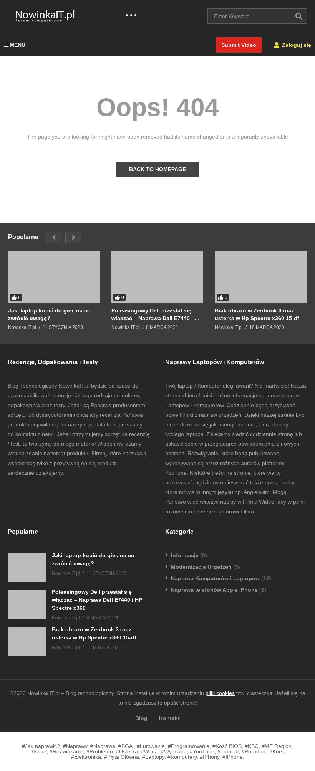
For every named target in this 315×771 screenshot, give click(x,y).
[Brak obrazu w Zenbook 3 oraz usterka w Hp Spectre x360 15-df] (261, 277)
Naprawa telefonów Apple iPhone (214, 590)
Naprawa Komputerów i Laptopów (215, 578)
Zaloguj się (295, 45)
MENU (17, 45)
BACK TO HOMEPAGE (157, 169)
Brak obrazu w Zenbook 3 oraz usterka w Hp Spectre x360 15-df (257, 314)
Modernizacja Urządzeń (201, 567)
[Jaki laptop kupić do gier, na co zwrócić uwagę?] (54, 277)
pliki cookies (220, 693)
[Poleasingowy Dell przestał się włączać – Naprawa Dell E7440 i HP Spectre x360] (157, 277)
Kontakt (169, 718)
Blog (141, 718)
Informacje (185, 555)
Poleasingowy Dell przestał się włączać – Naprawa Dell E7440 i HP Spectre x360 (156, 314)
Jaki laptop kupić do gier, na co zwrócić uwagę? (49, 314)
